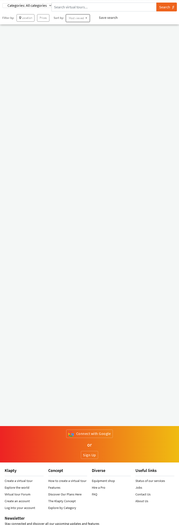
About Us (141, 501)
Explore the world (17, 487)
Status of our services (150, 481)
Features (54, 487)
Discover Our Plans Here (65, 494)
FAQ (94, 494)
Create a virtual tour (19, 481)
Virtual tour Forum (18, 494)
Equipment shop (103, 481)
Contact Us (143, 494)
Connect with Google (93, 433)
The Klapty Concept (62, 501)
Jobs (138, 487)
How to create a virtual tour (67, 481)
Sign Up (89, 455)
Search (165, 7)
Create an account (17, 501)
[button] (27, 5)
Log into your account (20, 508)
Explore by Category (62, 508)
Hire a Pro (98, 487)
